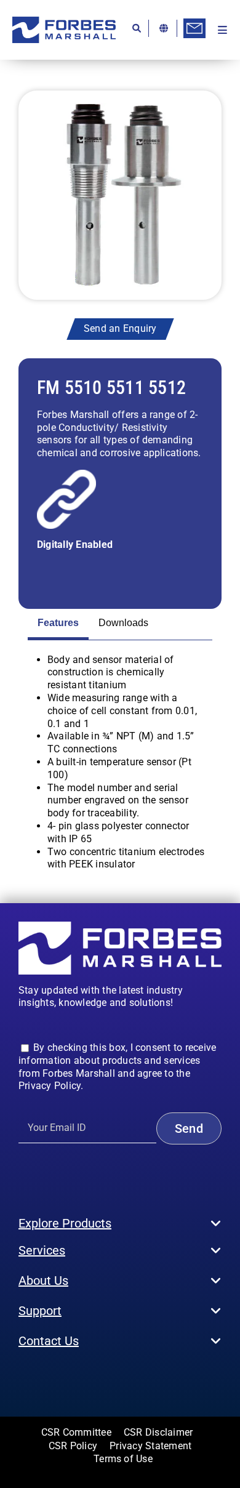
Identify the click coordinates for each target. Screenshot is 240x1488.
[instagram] (42, 1378)
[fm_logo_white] (120, 926)
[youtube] (61, 1378)
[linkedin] (82, 1378)
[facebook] (22, 1378)
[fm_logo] (64, 21)
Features (58, 622)
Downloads (123, 622)
